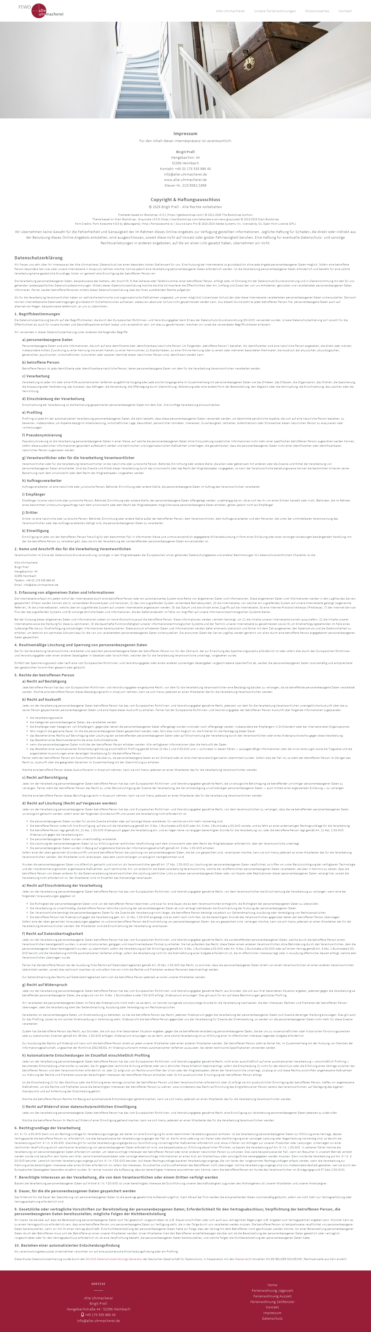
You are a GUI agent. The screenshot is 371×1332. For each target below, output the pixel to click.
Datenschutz (272, 1318)
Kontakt (345, 11)
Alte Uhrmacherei (230, 11)
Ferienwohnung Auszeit (272, 1296)
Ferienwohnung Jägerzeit (272, 1290)
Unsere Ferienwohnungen (275, 11)
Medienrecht (243, 1259)
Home (272, 1284)
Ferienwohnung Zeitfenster (272, 1301)
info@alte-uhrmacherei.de (98, 1320)
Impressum (272, 1312)
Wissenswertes (317, 11)
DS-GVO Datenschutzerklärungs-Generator (114, 1259)
